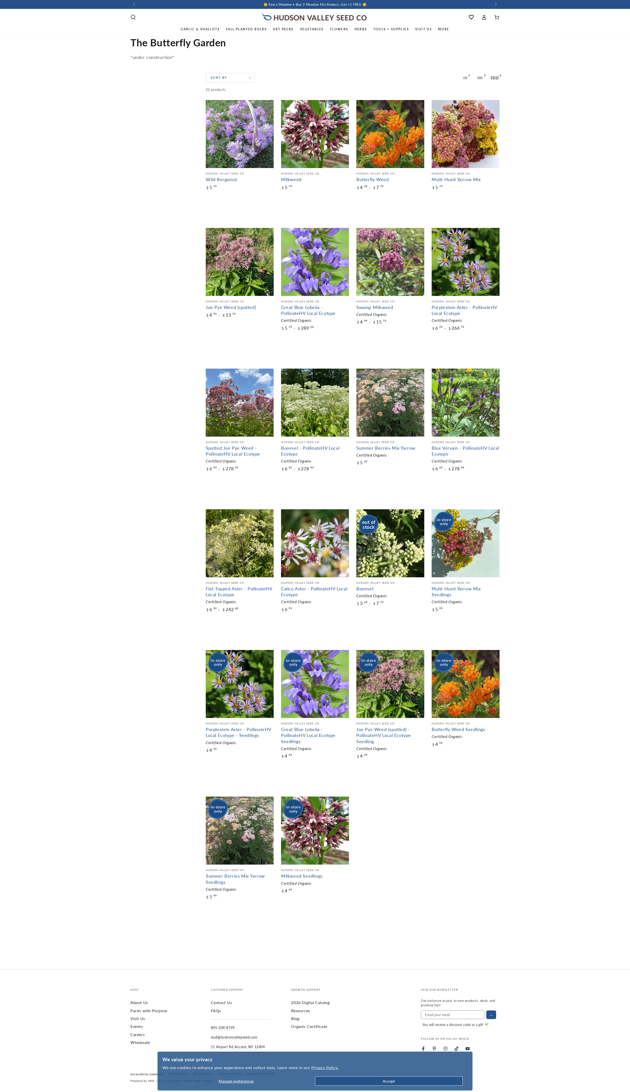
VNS (151, 1081)
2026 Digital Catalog (310, 1002)
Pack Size (213, 329)
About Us (139, 1002)
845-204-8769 (223, 1027)
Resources (300, 1010)
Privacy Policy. (325, 1067)
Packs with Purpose (148, 1010)
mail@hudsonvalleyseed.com (234, 1037)
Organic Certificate (309, 1026)
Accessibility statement (146, 1074)
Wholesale (140, 1042)
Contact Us (221, 1002)
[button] (133, 17)
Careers (137, 1034)
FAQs (216, 1010)
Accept (389, 1081)
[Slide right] (495, 4)
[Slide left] (134, 4)
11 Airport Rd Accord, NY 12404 (238, 1046)
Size (209, 201)
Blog (295, 1018)
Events (136, 1026)
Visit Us (137, 1018)
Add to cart (228, 220)
